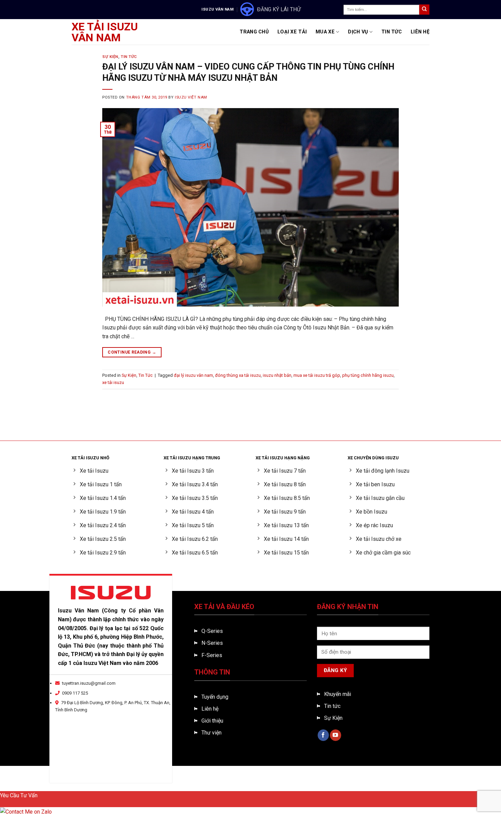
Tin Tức (391, 32)
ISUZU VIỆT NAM (191, 97)
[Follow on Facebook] (323, 735)
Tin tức (332, 706)
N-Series (212, 643)
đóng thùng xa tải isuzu (238, 375)
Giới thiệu (212, 720)
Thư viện (211, 732)
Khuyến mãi (337, 694)
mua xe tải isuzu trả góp (316, 375)
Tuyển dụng (214, 697)
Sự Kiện (110, 57)
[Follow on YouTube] (335, 735)
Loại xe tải (292, 32)
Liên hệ (209, 709)
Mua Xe (325, 32)
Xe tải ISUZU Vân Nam (105, 32)
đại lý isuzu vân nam (193, 375)
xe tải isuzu (113, 382)
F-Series (211, 655)
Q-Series (212, 631)
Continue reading (132, 352)
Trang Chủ (254, 32)
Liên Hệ (420, 32)
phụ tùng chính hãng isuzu (368, 375)
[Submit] (424, 9)
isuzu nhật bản (277, 375)
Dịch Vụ (358, 32)
